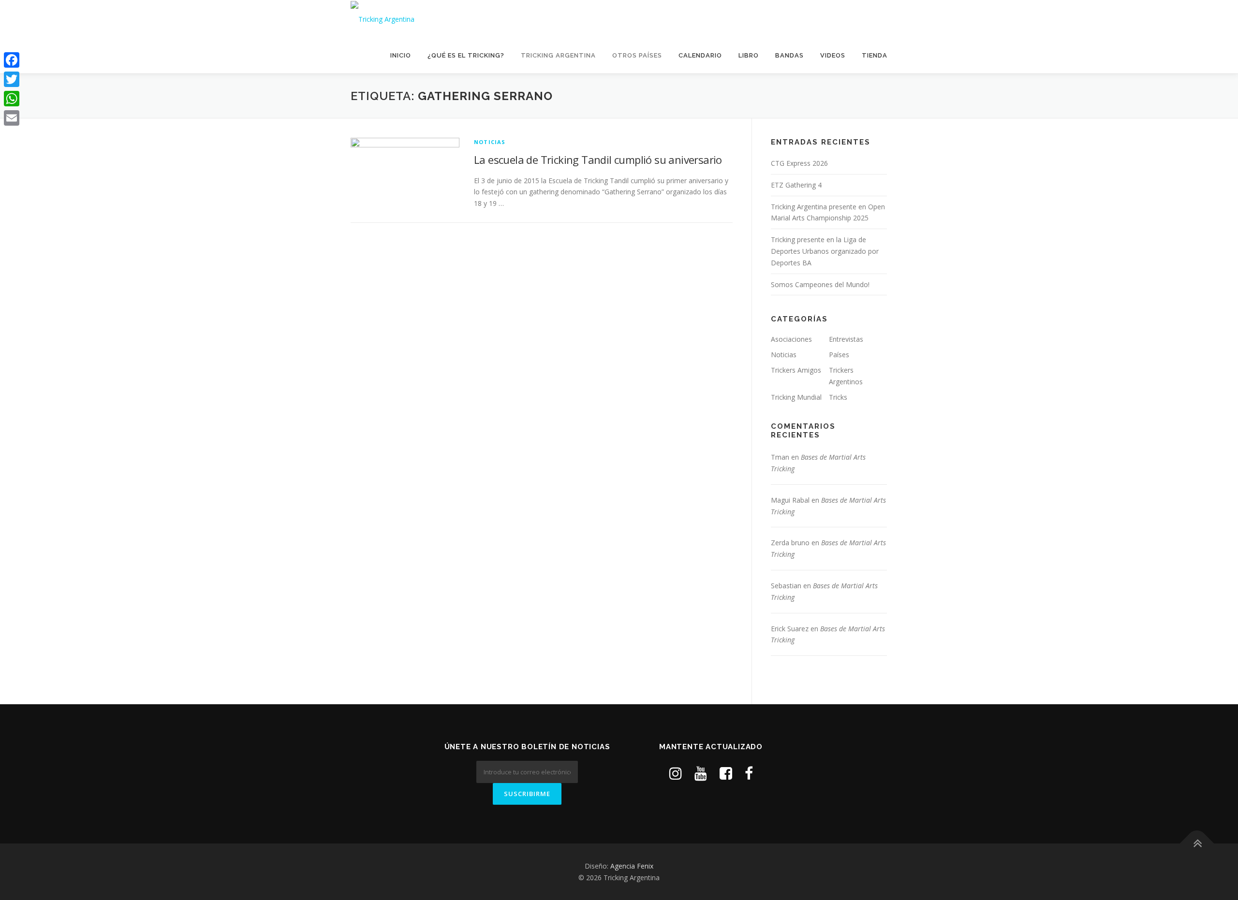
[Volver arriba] (1197, 843)
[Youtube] (700, 773)
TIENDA (874, 55)
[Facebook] (11, 60)
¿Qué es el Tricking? (465, 55)
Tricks (838, 397)
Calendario (700, 55)
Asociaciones (791, 339)
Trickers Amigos (796, 370)
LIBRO (748, 55)
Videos (832, 55)
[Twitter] (11, 79)
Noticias (490, 141)
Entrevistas (846, 339)
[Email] (11, 118)
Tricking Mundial (796, 397)
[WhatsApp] (11, 98)
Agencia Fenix (631, 866)
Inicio (400, 55)
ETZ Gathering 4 (796, 184)
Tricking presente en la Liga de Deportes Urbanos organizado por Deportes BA (825, 251)
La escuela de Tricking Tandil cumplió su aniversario (598, 159)
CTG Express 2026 (799, 163)
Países (839, 354)
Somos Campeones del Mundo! (820, 284)
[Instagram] (675, 773)
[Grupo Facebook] (726, 773)
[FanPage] (749, 773)
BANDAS (789, 55)
